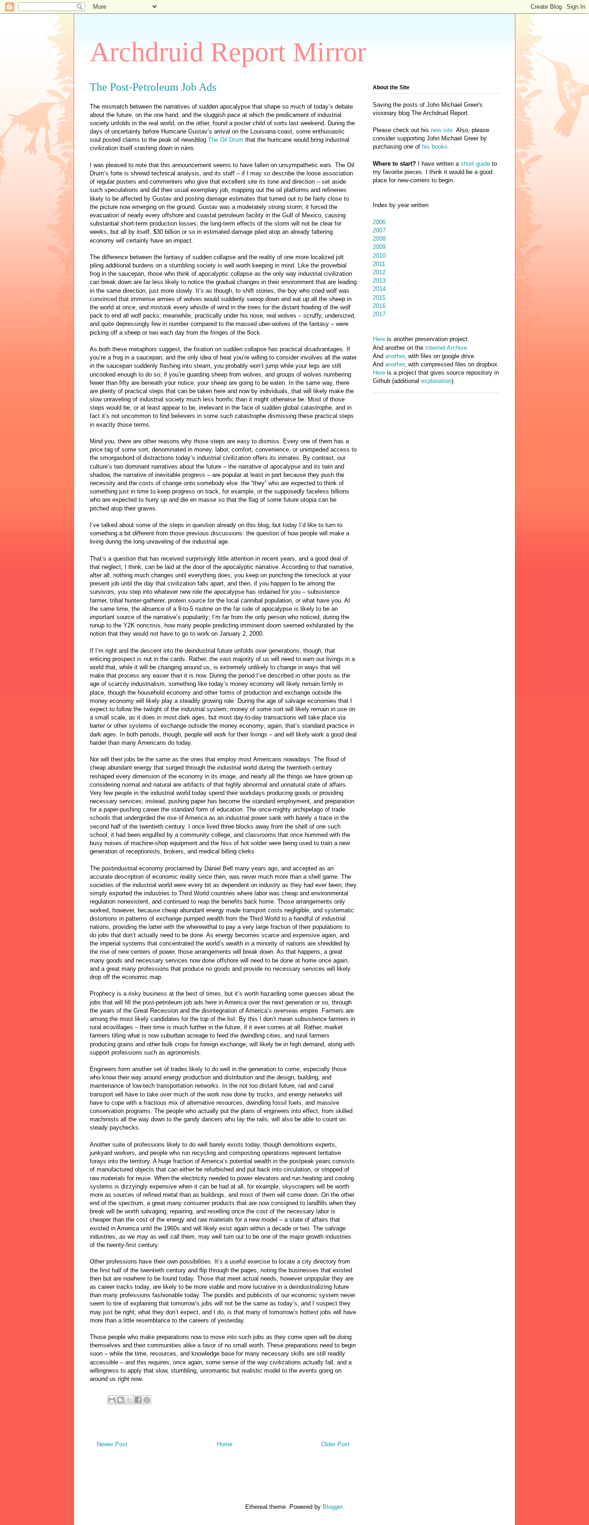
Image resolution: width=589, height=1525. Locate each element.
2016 (379, 305)
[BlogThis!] (120, 1399)
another (394, 356)
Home (224, 1444)
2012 (379, 272)
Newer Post (112, 1444)
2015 (379, 297)
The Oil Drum (225, 139)
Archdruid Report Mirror (228, 52)
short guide (475, 163)
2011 (379, 264)
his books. (436, 146)
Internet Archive (446, 347)
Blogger (332, 1506)
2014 (379, 288)
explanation (436, 380)
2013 (379, 280)
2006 (379, 222)
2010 (379, 255)
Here (379, 339)
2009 (379, 247)
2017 (379, 314)
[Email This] (111, 1399)
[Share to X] (129, 1399)
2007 (379, 230)
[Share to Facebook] (138, 1399)
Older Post (335, 1444)
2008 (379, 238)
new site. (443, 130)
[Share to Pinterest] (146, 1399)
